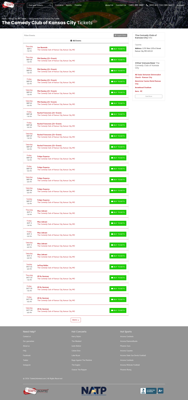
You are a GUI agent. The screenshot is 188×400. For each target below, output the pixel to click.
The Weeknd (76, 341)
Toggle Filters (121, 35)
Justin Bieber (76, 346)
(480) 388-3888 (136, 5)
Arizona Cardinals (127, 336)
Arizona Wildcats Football (130, 365)
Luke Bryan (76, 355)
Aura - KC (138, 91)
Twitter (25, 360)
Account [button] (181, 5)
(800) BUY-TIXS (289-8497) (161, 5)
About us (26, 346)
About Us (109, 5)
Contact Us (121, 5)
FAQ (24, 350)
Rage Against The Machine (82, 360)
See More (148, 96)
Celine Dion (76, 350)
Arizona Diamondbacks (128, 341)
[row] (76, 48)
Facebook (26, 355)
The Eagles (76, 365)
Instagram (27, 365)
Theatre (77, 5)
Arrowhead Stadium (143, 87)
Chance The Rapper (79, 369)
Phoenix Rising (125, 369)
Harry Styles (76, 336)
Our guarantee (28, 341)
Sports (69, 5)
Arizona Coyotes (126, 350)
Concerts (59, 5)
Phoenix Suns (125, 346)
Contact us (27, 336)
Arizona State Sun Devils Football (133, 355)
